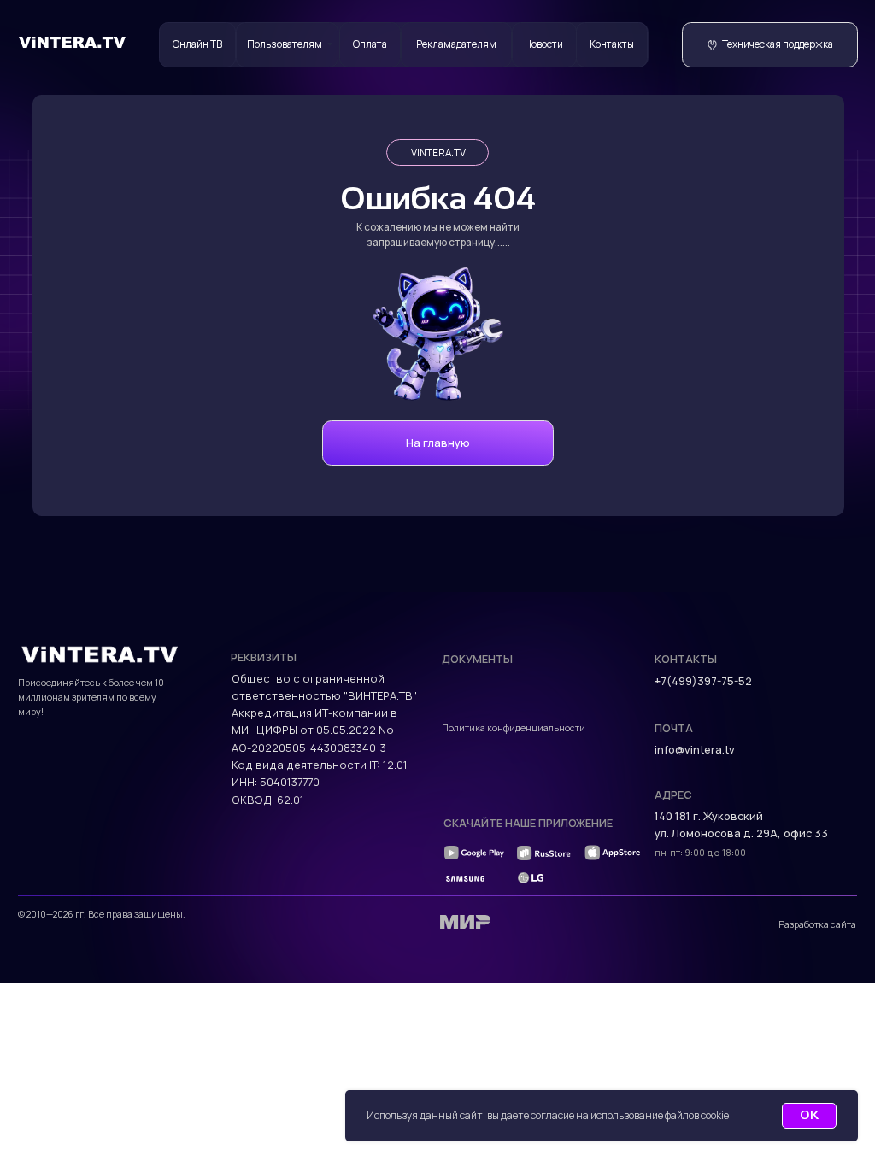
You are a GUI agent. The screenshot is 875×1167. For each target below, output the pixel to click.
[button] (770, 44)
